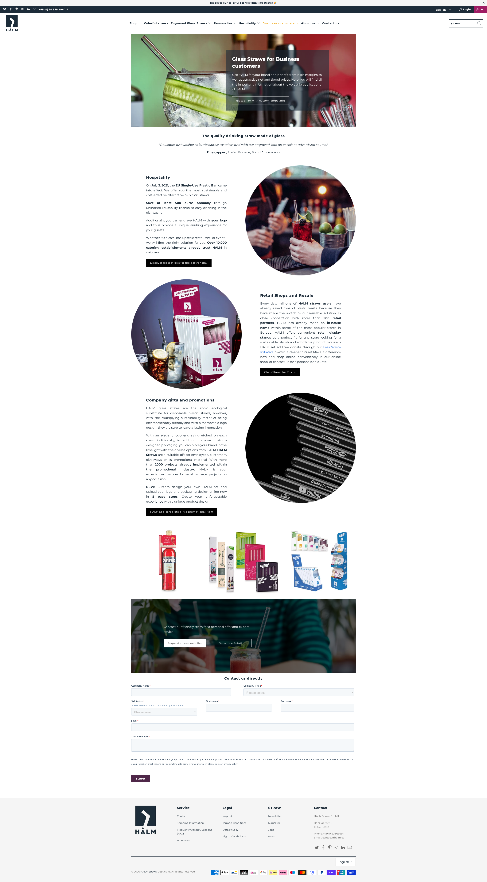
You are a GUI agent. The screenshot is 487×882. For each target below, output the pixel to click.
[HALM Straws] (12, 23)
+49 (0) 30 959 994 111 (53, 9)
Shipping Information (190, 822)
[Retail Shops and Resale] (186, 334)
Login (467, 9)
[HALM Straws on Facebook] (10, 9)
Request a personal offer (185, 643)
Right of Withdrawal (235, 836)
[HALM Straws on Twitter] (4, 9)
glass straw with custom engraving (260, 100)
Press (271, 836)
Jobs (271, 829)
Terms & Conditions (234, 822)
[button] (136, 23)
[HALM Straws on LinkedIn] (28, 9)
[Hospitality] (300, 220)
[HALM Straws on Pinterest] (16, 9)
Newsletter (275, 816)
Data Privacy (230, 829)
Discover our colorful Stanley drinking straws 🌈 (243, 2)
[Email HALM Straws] (34, 9)
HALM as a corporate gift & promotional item (181, 511)
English (441, 9)
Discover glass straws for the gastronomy (179, 262)
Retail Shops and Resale (287, 295)
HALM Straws (148, 871)
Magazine (274, 822)
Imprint (227, 816)
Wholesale (183, 840)
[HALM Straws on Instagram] (22, 9)
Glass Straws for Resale (280, 372)
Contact (182, 816)
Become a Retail (230, 643)
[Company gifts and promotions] (300, 448)
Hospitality (158, 177)
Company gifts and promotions (180, 400)
